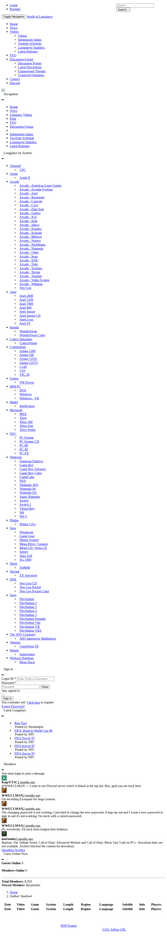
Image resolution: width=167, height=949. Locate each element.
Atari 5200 (26, 300)
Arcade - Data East (31, 209)
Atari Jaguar (27, 311)
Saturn (24, 552)
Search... (123, 9)
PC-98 (24, 449)
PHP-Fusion (69, 925)
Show (45, 686)
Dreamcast (26, 532)
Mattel (14, 402)
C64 (22, 371)
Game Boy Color (31, 473)
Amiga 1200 (27, 351)
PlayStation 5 (28, 615)
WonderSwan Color (32, 335)
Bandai (14, 327)
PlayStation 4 (28, 611)
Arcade (14, 181)
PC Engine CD (29, 441)
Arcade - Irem (28, 221)
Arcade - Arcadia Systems (36, 189)
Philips (14, 520)
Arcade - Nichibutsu (32, 244)
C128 (23, 366)
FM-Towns (27, 382)
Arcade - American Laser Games (40, 185)
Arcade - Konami (30, 233)
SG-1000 (25, 559)
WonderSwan (28, 331)
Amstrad (15, 166)
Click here (33, 702)
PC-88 (24, 445)
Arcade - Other (29, 252)
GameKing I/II (29, 646)
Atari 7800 (26, 303)
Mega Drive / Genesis (34, 544)
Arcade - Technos (30, 268)
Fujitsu (14, 378)
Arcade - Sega (28, 256)
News (13, 28)
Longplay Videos (21, 115)
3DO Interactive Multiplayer (38, 638)
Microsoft (16, 410)
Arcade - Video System (34, 280)
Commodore (18, 347)
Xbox (23, 418)
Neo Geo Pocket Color (34, 591)
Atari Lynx (26, 319)
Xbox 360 (26, 422)
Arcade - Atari (28, 193)
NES (23, 481)
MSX (23, 414)
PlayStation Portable (33, 619)
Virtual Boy (27, 508)
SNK (13, 579)
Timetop (15, 642)
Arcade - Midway (30, 236)
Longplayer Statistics (31, 47)
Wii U (23, 516)
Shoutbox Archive (13, 850)
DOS (23, 390)
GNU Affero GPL (114, 929)
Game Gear (27, 536)
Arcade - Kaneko (30, 229)
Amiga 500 (26, 355)
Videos (14, 32)
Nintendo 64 (28, 488)
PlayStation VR (30, 626)
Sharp (13, 563)
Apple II (24, 178)
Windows (26, 394)
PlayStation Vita (30, 623)
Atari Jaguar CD (30, 315)
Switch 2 (25, 504)
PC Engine (27, 437)
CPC (23, 170)
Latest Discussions (30, 67)
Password (9, 682)
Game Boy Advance (33, 469)
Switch (24, 500)
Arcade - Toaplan (30, 276)
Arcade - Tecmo (29, 272)
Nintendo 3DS (29, 485)
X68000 (25, 567)
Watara (14, 650)
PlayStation (27, 599)
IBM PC (15, 386)
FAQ (13, 55)
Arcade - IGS (28, 217)
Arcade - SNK (28, 260)
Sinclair (15, 571)
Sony (13, 595)
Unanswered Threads (31, 71)
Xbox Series (27, 430)
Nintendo (16, 457)
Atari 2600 (26, 296)
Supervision (27, 654)
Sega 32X (26, 556)
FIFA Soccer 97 (24, 738)
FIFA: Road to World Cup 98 (33, 730)
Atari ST (25, 323)
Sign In (7, 698)
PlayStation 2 (28, 603)
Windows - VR (29, 398)
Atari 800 (25, 307)
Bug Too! (20, 723)
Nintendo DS (28, 493)
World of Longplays (40, 16)
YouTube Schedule (22, 138)
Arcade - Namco (30, 240)
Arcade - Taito (28, 264)
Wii (22, 512)
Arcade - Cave (28, 205)
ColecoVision (28, 343)
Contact (15, 79)
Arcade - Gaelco (30, 213)
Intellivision (27, 406)
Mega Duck (27, 662)
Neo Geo (25, 288)
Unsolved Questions (31, 75)
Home (14, 24)
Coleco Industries (21, 339)
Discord (15, 83)
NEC (13, 433)
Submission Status (29, 39)
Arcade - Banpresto (31, 197)
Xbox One (26, 426)
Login (14, 5)
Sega (13, 528)
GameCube (27, 477)
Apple (14, 173)
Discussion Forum (21, 59)
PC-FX (24, 453)
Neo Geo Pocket (30, 587)
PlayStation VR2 (30, 630)
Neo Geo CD (28, 583)
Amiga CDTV (28, 363)
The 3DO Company (23, 634)
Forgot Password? (13, 706)
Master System (29, 540)
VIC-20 (25, 374)
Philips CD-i (28, 524)
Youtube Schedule (29, 43)
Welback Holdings (22, 658)
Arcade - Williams (31, 284)
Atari (13, 292)
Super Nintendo (30, 496)
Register (15, 9)
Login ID (9, 678)
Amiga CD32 (28, 359)
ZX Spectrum (28, 575)
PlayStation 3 (28, 607)
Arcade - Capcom (30, 201)
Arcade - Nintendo (31, 248)
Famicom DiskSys (31, 461)
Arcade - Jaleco (29, 225)
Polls (13, 118)
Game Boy (27, 465)
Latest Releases (28, 51)
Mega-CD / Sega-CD (33, 548)
